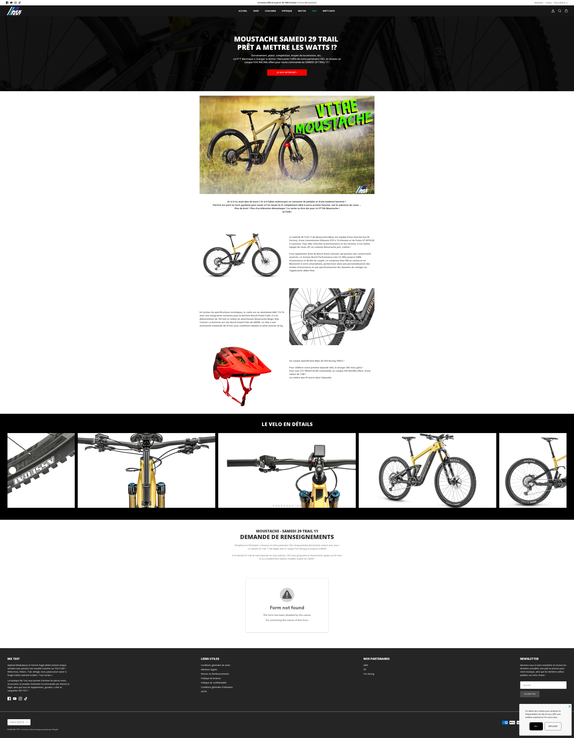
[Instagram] (15, 2)
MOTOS (302, 10)
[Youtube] (11, 2)
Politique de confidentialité (213, 682)
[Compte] (552, 11)
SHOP (256, 10)
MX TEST (16, 729)
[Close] (569, 706)
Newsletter (539, 2)
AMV (314, 10)
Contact (548, 2)
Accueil (243, 10)
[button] (12, 470)
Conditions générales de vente (215, 665)
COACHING (270, 10)
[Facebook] (7, 2)
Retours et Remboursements (215, 673)
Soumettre (530, 694)
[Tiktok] (20, 2)
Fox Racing (369, 673)
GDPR (204, 691)
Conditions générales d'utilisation (217, 687)
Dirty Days (329, 10)
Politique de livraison (211, 678)
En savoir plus (551, 717)
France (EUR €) (559, 2)
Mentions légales (209, 669)
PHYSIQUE (287, 10)
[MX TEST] (14, 11)
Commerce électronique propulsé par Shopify (39, 729)
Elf (365, 669)
